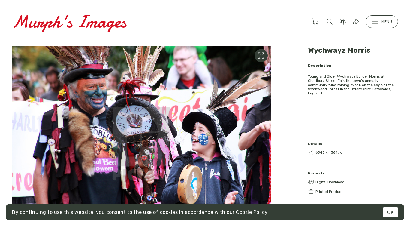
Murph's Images (69, 21)
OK (390, 212)
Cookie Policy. (252, 212)
